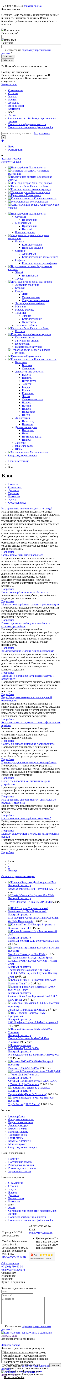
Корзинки (28, 393)
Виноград (28, 421)
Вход (11, 146)
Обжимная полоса (32, 399)
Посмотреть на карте (14, 1256)
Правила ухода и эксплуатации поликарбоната (28, 762)
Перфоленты (22, 343)
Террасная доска (40, 192)
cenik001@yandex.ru (41, 1232)
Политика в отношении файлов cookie (30, 127)
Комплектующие (41, 189)
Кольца (26, 390)
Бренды (12, 99)
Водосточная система (20, 1122)
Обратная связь (17, 502)
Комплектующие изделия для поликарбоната (27, 650)
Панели (19, 241)
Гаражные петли (25, 337)
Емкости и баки (39, 186)
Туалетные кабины (26, 325)
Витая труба (29, 380)
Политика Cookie (14, 1377)
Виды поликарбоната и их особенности (24, 592)
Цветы (26, 414)
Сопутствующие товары (22, 1147)
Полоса (26, 408)
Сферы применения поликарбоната (22, 554)
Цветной (27, 229)
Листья (26, 396)
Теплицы (20, 312)
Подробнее (7, 551)
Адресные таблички (27, 284)
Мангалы (20, 306)
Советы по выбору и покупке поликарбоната (28, 743)
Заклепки (20, 442)
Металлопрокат (39, 201)
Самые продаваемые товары (18, 876)
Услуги (12, 96)
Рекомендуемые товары (22, 1168)
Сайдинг (20, 250)
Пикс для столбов (32, 247)
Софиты (20, 260)
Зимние (26, 315)
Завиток (27, 383)
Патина (26, 405)
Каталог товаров (11, 158)
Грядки (19, 291)
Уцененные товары (19, 1171)
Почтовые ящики (32, 436)
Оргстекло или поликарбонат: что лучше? (26, 818)
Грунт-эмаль (33, 195)
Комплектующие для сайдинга (40, 256)
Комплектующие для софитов (39, 263)
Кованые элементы (45, 198)
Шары (18, 448)
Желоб (19, 272)
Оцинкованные (31, 297)
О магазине (15, 487)
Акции (12, 115)
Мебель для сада (24, 309)
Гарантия (13, 493)
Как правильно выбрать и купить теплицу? (26, 508)
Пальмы (27, 402)
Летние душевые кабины (30, 303)
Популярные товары (20, 1161)
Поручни (27, 424)
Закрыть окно (9, 84)
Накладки (28, 430)
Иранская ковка (24, 445)
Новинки (13, 1158)
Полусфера (28, 411)
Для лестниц (22, 418)
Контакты (14, 108)
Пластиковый (30, 275)
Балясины (21, 362)
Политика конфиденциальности (27, 124)
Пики (25, 433)
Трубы (19, 278)
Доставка (13, 102)
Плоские (20, 331)
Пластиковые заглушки (29, 346)
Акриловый (29, 253)
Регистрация (15, 149)
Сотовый (20, 216)
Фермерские (29, 322)
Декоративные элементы (29, 371)
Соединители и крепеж (35, 300)
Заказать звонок (33, 5)
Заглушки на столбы (27, 340)
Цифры (26, 439)
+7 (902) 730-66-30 (12, 5)
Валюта (26, 374)
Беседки (20, 287)
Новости (13, 484)
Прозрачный (29, 219)
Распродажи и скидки (21, 1165)
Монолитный (23, 222)
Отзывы (13, 93)
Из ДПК (20, 352)
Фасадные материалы (21, 1119)
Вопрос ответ (16, 105)
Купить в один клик (40, 1332)
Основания (28, 368)
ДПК (25, 294)
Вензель (27, 377)
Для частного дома (26, 427)
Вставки (27, 365)
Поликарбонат (37, 167)
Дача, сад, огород (42, 183)
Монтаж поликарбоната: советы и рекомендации (30, 604)
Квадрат (27, 387)
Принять (55, 1365)
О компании (15, 90)
